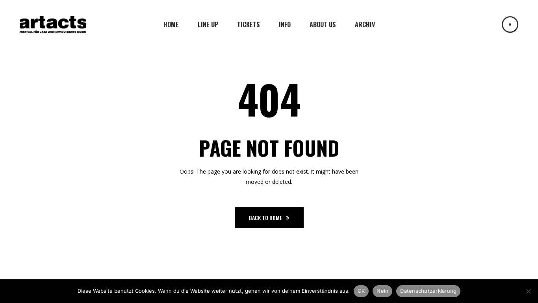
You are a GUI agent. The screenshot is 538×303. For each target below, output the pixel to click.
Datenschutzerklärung (428, 291)
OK (361, 291)
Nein (382, 291)
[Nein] (528, 291)
